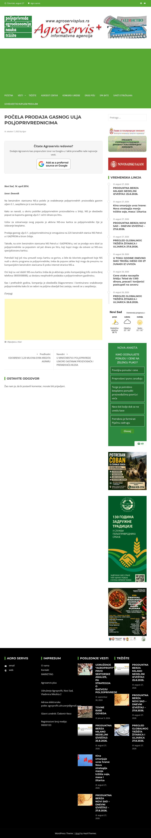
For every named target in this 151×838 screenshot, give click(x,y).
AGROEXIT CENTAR (49, 95)
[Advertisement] (75, 69)
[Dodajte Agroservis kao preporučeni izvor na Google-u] (53, 164)
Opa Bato (104, 95)
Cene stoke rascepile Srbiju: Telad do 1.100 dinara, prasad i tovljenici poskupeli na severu (128, 280)
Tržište (32, 95)
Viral (77, 833)
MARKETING (47, 674)
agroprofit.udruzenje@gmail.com (64, 705)
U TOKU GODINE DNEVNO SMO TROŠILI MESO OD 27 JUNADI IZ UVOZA (129, 261)
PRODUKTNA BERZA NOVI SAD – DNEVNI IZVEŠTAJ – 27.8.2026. (129, 226)
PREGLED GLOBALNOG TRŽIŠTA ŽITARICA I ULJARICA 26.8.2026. (127, 299)
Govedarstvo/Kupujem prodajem (21, 104)
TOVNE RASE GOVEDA (100, 710)
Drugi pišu (90, 95)
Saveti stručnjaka (122, 95)
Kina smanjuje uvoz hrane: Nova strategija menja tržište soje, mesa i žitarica (129, 208)
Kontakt (45, 669)
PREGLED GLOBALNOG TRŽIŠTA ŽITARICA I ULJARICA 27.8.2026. (127, 243)
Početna (8, 95)
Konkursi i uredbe (71, 95)
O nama (45, 665)
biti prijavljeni (58, 386)
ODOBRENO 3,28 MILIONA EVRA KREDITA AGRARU (29, 358)
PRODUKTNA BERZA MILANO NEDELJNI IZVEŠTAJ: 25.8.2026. (126, 191)
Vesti (20, 95)
